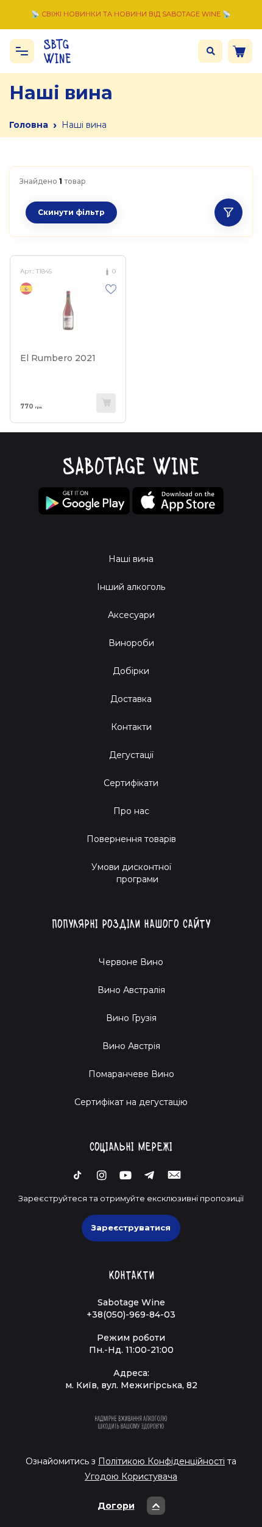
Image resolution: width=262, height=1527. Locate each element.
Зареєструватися (131, 1227)
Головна (28, 124)
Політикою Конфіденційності (161, 1461)
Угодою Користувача (131, 1476)
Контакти (131, 726)
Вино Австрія (131, 1046)
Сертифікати (131, 783)
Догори (116, 1505)
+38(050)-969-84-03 (131, 1314)
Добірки (131, 670)
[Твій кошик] (240, 51)
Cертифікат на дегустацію (131, 1102)
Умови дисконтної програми (131, 873)
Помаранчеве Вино (131, 1074)
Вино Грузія (131, 1018)
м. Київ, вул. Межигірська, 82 (131, 1385)
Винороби (131, 642)
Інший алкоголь (131, 586)
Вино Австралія (131, 990)
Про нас (131, 811)
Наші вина (131, 558)
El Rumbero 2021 (58, 358)
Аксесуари (131, 614)
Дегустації (131, 754)
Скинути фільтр (71, 212)
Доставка (131, 698)
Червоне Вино (131, 962)
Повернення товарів (131, 839)
